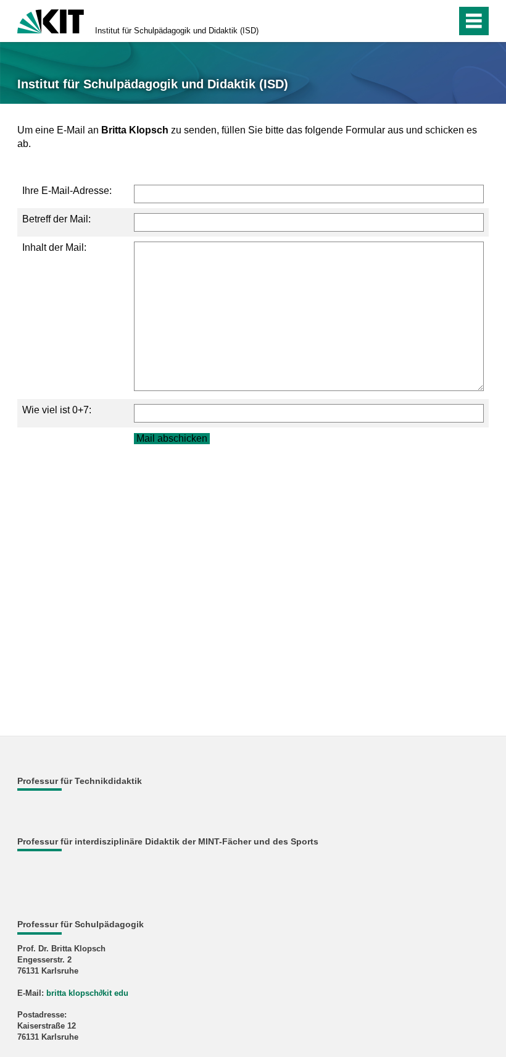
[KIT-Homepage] (50, 20)
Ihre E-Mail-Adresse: (67, 190)
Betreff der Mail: (56, 219)
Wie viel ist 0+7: (56, 410)
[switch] (420, 21)
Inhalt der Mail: (54, 247)
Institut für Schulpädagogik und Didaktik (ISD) (177, 30)
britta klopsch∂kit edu (87, 993)
